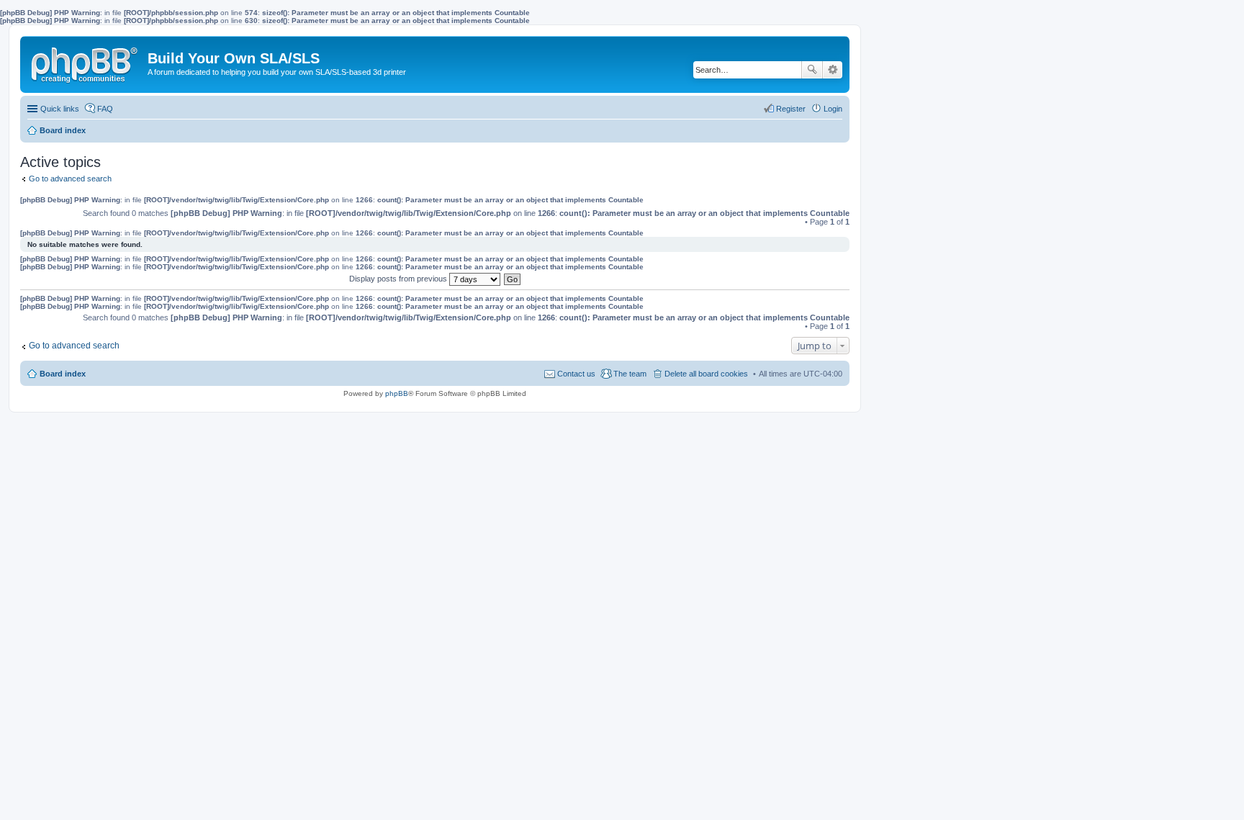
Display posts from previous (399, 278)
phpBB (396, 393)
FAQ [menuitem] (105, 108)
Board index (63, 373)
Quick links (59, 108)
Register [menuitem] (791, 108)
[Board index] (86, 62)
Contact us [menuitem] (576, 373)
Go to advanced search (70, 178)
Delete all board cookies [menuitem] (706, 373)
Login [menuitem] (833, 108)
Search (812, 69)
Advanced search (832, 69)
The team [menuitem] (629, 373)
